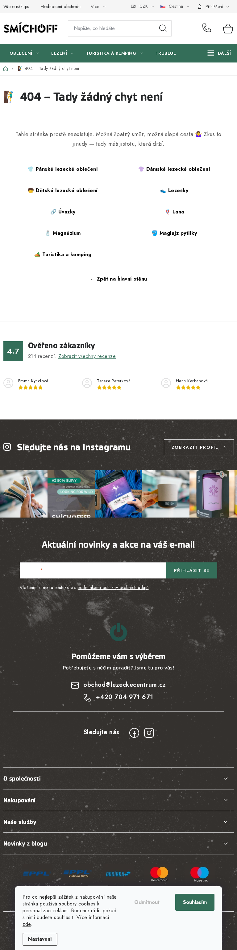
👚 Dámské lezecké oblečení (174, 169)
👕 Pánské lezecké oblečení (63, 169)
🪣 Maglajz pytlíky (174, 233)
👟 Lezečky (174, 190)
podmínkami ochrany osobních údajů (113, 587)
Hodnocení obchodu (61, 6)
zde (27, 924)
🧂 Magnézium (63, 233)
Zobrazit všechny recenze (87, 356)
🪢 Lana (174, 211)
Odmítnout (147, 902)
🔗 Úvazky (63, 211)
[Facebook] (134, 733)
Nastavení (40, 939)
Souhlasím (195, 902)
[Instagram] (149, 733)
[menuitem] (24, 53)
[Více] (219, 53)
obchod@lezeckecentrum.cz (124, 684)
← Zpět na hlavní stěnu (118, 278)
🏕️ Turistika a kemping (63, 254)
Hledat (163, 28)
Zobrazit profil (195, 447)
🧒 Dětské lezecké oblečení (63, 190)
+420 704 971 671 (208, 28)
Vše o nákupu (16, 6)
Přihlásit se (192, 570)
